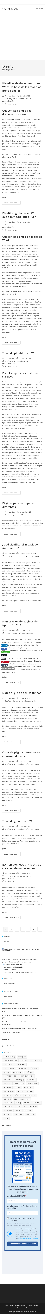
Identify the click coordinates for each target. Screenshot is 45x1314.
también (9, 1107)
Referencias (15, 701)
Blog (30, 1306)
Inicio (28, 1087)
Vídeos (36, 1306)
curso (21, 1064)
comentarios (10, 1061)
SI (18, 1103)
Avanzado (9, 1057)
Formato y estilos (11, 99)
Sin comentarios (11, 104)
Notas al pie (28, 707)
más (18, 1095)
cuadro (35, 1061)
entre (31, 1080)
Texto (33, 1107)
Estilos (19, 1084)
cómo (34, 1068)
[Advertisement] (22, 36)
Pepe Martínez (10, 96)
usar (7, 1114)
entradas (19, 1080)
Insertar (9, 1091)
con (24, 1061)
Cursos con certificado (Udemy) (14, 967)
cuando (8, 1064)
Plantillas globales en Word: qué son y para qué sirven (20, 215)
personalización (22, 1099)
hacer (7, 1087)
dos (7, 1080)
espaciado (8, 562)
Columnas (14, 710)
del (7, 1072)
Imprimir (14, 515)
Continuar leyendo (12, 203)
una (27, 1110)
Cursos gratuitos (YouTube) (13, 965)
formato (32, 1084)
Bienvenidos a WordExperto (18, 1306)
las (20, 1091)
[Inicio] (3, 70)
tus (18, 1110)
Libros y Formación (22, 1308)
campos (7, 633)
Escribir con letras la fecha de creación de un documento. (21, 866)
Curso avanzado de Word (15, 1068)
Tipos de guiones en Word (19, 821)
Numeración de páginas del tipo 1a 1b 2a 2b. (20, 623)
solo (36, 1103)
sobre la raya (14, 844)
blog (22, 1057)
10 (34, 929)
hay (18, 1087)
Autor (6, 1306)
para (7, 1099)
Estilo (7, 1084)
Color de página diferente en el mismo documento (21, 754)
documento (10, 1076)
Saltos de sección (20, 795)
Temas (21, 1107)
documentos (26, 1076)
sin (26, 1103)
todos (8, 1110)
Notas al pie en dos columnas (21, 693)
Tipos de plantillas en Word (20, 353)
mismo (7, 1095)
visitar (18, 1114)
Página (8, 1103)
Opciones (30, 1095)
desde (17, 1072)
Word (30, 1114)
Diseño (13, 70)
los (30, 1091)
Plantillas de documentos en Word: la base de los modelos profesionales (21, 86)
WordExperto (10, 8)
